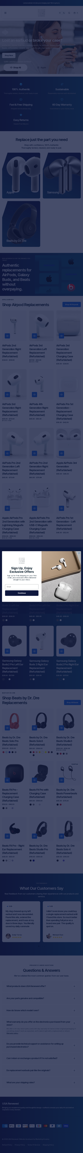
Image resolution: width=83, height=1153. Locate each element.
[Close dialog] (79, 553)
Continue (22, 593)
